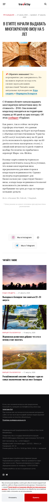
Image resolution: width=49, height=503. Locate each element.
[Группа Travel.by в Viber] (38, 237)
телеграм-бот (8, 409)
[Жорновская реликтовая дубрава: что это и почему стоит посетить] (24, 317)
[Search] (45, 4)
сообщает (13, 117)
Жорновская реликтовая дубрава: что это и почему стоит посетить (22, 338)
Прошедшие (8, 15)
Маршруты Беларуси (26, 93)
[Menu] (4, 4)
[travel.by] (24, 4)
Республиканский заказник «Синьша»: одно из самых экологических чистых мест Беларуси (23, 378)
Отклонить (13, 497)
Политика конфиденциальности (14, 420)
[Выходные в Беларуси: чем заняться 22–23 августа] (24, 277)
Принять (36, 497)
